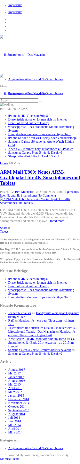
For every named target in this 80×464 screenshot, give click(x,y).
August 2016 (16, 380)
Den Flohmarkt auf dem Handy (28, 123)
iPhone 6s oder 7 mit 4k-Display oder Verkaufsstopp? (42, 138)
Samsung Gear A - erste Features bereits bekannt (39, 350)
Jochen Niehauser (19, 313)
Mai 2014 (14, 425)
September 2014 (18, 410)
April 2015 (15, 388)
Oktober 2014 (17, 406)
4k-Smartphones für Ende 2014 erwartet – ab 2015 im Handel (41, 342)
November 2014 (18, 403)
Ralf (11, 320)
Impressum (15, 5)
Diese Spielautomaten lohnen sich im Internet (37, 119)
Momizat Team (9, 459)
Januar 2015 (16, 395)
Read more (57, 221)
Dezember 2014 (18, 399)
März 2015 (15, 391)
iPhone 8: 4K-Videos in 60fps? (28, 115)
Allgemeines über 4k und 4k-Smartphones (35, 79)
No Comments (47, 195)
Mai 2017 (14, 373)
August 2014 (16, 414)
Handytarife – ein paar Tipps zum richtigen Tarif (39, 134)
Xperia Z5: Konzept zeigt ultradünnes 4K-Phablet (40, 149)
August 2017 (16, 369)
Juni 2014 (14, 421)
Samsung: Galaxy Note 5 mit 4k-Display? (35, 152)
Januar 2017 (16, 377)
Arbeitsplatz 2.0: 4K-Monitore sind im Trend (37, 339)
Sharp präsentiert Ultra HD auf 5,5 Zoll (33, 156)
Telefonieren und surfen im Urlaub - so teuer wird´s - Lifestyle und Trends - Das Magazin (42, 329)
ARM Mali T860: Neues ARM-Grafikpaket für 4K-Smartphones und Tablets (40, 177)
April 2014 (15, 428)
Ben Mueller (23, 191)
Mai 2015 (14, 384)
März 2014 (15, 432)
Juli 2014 (14, 417)
